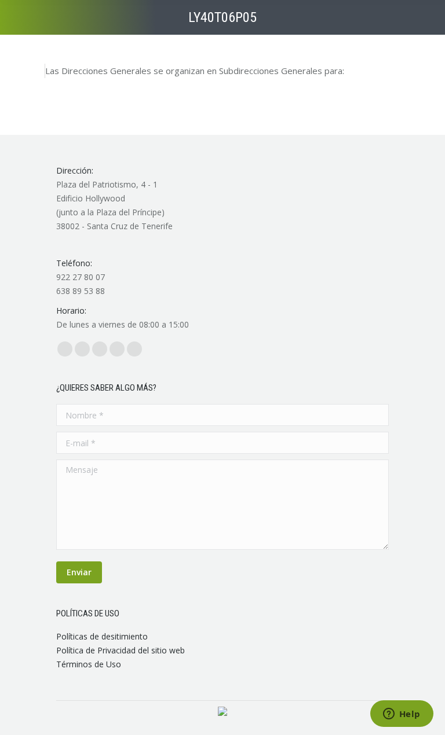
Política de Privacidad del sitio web (120, 650)
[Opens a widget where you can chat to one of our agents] (401, 714)
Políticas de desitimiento (102, 636)
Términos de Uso (88, 664)
